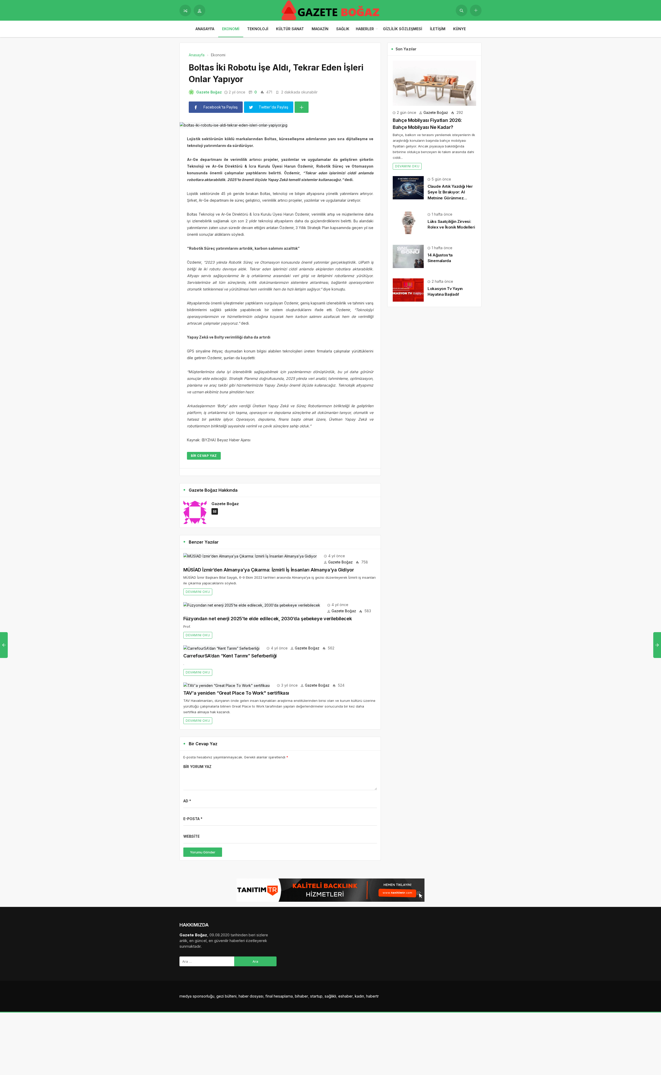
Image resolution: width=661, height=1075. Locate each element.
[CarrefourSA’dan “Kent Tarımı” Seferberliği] (221, 648)
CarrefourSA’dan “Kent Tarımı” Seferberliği (230, 655)
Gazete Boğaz (209, 92)
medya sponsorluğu (196, 996)
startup (316, 996)
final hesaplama (279, 996)
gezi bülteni (226, 996)
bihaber (301, 996)
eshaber (345, 996)
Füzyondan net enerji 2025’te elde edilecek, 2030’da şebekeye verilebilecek (267, 618)
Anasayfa (204, 29)
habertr (372, 996)
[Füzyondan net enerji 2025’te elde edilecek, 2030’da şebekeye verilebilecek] (251, 604)
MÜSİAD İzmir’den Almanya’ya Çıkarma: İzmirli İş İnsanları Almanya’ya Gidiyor (268, 569)
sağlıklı (330, 996)
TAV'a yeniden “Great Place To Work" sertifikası (236, 693)
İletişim (437, 29)
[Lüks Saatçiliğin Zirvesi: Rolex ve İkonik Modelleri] (408, 222)
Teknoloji (257, 29)
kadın (359, 996)
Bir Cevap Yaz (204, 456)
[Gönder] (461, 10)
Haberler (365, 29)
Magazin (320, 29)
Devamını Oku (198, 592)
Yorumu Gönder (202, 852)
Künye (459, 29)
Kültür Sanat (290, 29)
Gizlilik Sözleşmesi (402, 29)
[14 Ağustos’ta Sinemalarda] (408, 256)
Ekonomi (230, 29)
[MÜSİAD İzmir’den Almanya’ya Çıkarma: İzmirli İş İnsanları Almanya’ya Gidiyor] (250, 556)
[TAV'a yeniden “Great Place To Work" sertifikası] (226, 685)
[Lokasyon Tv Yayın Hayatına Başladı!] (408, 289)
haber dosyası (251, 996)
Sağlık (342, 29)
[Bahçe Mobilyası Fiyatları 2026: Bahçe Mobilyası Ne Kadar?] (434, 83)
